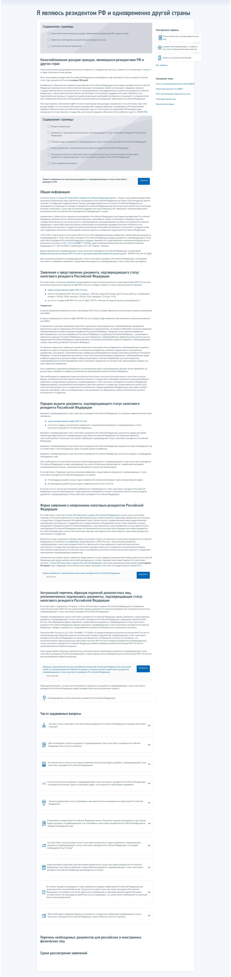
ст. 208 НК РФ (140, 112)
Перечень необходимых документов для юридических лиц (78, 39)
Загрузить (143, 574)
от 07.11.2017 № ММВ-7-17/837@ (76, 243)
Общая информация (60, 126)
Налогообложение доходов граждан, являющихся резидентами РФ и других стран (89, 33)
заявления (74, 541)
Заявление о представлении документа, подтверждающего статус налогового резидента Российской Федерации (98, 134)
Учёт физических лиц (166, 99)
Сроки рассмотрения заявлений (66, 46)
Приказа (138, 285)
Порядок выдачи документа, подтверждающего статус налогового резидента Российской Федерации (98, 141)
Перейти (144, 180)
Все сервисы (161, 65)
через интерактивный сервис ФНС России (67, 290)
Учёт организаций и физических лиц (173, 94)
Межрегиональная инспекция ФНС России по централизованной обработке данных (80, 253)
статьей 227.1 (135, 565)
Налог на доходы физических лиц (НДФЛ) (175, 83)
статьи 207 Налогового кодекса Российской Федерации (84, 198)
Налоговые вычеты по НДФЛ (169, 89)
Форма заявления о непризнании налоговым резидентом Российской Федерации (89, 148)
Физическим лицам (165, 104)
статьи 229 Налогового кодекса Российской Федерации (76, 563)
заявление (71, 282)
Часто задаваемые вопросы (64, 163)
